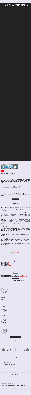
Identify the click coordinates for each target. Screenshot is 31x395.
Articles (2, 170)
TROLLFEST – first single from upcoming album (8, 366)
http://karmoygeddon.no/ (24, 276)
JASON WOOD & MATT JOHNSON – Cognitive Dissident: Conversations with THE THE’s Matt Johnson (14, 385)
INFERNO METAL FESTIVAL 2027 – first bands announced (9, 360)
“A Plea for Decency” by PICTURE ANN (6, 362)
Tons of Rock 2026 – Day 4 (5, 393)
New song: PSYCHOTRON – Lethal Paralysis (8, 350)
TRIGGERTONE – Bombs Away (5, 376)
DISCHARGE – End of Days (22, 350)
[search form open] (22, 1)
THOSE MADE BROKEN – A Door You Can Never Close (8, 383)
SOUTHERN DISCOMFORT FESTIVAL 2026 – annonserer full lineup (10, 364)
